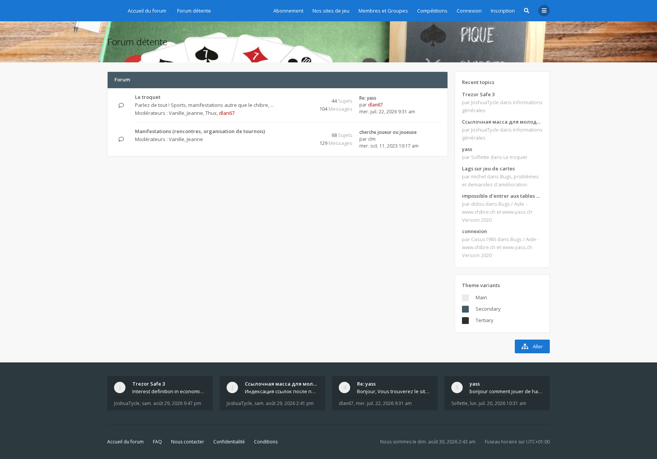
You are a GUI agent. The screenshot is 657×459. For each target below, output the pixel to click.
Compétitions (432, 10)
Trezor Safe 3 (478, 94)
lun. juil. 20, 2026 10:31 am (498, 403)
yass (467, 149)
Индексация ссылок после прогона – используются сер (282, 391)
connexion (474, 231)
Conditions (266, 441)
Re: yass (367, 98)
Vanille (176, 113)
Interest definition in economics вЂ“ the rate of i (169, 391)
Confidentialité (229, 441)
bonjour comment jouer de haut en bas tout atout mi (506, 391)
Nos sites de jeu (331, 10)
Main (481, 297)
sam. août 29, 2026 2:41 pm (284, 403)
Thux (211, 113)
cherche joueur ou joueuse (388, 132)
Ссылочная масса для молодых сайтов (502, 121)
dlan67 (227, 113)
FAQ (157, 441)
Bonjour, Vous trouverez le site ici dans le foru (394, 391)
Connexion (469, 10)
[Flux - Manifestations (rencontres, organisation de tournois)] (297, 131)
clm (372, 139)
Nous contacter (187, 441)
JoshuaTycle (127, 403)
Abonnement (288, 10)
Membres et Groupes (383, 10)
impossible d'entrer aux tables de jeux (502, 195)
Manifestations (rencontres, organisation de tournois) (200, 131)
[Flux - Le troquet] (297, 97)
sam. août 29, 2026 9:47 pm (171, 403)
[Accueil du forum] (113, 9)
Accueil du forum (125, 441)
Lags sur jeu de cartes (488, 168)
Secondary (488, 308)
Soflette (459, 403)
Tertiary (485, 320)
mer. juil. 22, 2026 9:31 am (384, 403)
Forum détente (137, 41)
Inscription (503, 10)
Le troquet (147, 97)
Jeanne (195, 113)
